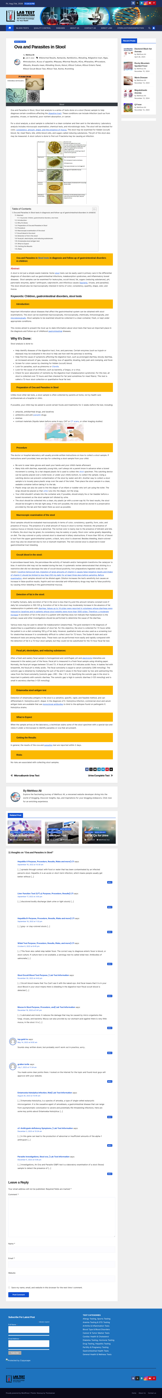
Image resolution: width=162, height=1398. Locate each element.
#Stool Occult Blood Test (34, 69)
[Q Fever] (128, 107)
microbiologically (18, 318)
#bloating (82, 58)
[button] (149, 28)
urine (45, 491)
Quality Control (42, 28)
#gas (105, 58)
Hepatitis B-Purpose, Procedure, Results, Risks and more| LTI (46, 918)
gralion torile (23, 1064)
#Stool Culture (74, 65)
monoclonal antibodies (53, 704)
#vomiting (69, 69)
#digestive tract (95, 58)
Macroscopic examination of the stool (31, 231)
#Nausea (58, 61)
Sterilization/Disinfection (130, 28)
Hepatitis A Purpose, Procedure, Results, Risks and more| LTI (46, 861)
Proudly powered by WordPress (18, 1393)
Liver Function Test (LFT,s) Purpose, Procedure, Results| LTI (45, 893)
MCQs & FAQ (89, 832)
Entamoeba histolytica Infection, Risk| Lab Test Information (45, 1092)
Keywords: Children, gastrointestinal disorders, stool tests (39, 218)
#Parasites (89, 61)
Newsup (40, 1393)
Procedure (21, 228)
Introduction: (22, 220)
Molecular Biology (54, 832)
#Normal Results (70, 61)
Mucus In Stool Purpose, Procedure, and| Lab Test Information (46, 1007)
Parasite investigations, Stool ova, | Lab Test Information (43, 1156)
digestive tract (54, 113)
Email (11, 1258)
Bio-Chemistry (16, 832)
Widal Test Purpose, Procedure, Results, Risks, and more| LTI (46, 943)
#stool (64, 65)
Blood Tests (22, 28)
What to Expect (23, 244)
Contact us (90, 28)
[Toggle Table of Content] (93, 209)
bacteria (83, 282)
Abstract (20, 215)
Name (11, 1243)
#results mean (38, 65)
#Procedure (100, 61)
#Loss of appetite (45, 61)
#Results (27, 65)
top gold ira (23, 1039)
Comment (13, 1194)
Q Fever (138, 105)
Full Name (12, 1324)
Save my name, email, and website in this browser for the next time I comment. (46, 1287)
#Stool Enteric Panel (91, 65)
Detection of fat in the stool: (27, 236)
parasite (37, 415)
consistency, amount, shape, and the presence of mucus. (41, 130)
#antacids (61, 58)
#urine (61, 69)
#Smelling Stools (52, 65)
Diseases (60, 28)
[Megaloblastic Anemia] (128, 93)
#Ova (80, 61)
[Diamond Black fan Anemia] (128, 51)
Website (11, 1273)
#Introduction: (29, 61)
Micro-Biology (20, 41)
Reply (110, 882)
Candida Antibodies (22, 835)
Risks (20, 249)
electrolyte (87, 658)
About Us (74, 28)
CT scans (75, 421)
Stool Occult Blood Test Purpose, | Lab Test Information (43, 975)
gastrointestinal (55, 331)
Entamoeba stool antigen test (29, 241)
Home (134, 1393)
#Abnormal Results (47, 58)
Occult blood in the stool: (26, 233)
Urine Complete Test (99, 775)
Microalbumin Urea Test (26, 775)
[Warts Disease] (128, 80)
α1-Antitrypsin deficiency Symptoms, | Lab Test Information (45, 1128)
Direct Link (106, 28)
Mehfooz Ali (30, 55)
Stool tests (43, 258)
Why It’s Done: (22, 223)
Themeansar (50, 1393)
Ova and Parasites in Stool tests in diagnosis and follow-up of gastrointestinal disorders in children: (55, 213)
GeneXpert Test (56, 835)
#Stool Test (52, 69)
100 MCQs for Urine (96, 835)
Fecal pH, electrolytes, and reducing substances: (35, 238)
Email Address (14, 1339)
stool (57, 273)
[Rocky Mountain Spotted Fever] (128, 66)
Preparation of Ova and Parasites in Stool (32, 225)
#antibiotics (72, 58)
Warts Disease (141, 78)
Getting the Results (25, 246)
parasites (48, 745)
